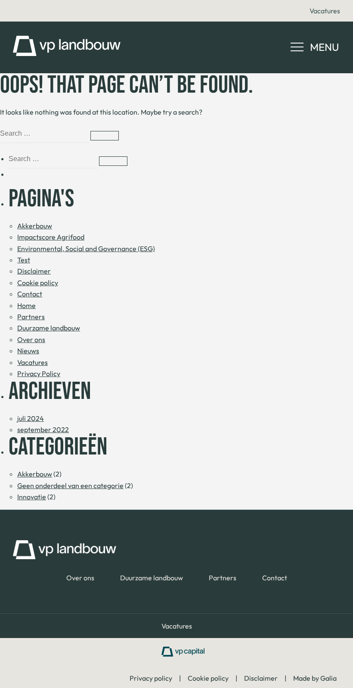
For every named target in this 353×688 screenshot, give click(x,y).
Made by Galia (315, 678)
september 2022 (43, 429)
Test (23, 259)
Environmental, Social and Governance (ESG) (86, 248)
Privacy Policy (38, 373)
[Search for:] (45, 133)
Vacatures (325, 10)
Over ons (31, 339)
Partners (31, 316)
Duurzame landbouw (48, 328)
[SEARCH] (104, 135)
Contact (29, 294)
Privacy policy (151, 678)
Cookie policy (37, 282)
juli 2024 (30, 418)
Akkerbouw (34, 225)
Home (26, 305)
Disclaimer (34, 271)
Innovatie (31, 496)
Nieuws (28, 350)
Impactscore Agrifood (50, 237)
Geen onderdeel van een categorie (70, 485)
